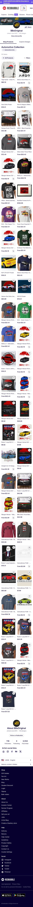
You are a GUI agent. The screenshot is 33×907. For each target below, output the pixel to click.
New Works (5, 779)
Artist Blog (5, 820)
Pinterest (7, 872)
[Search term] (24, 8)
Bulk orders (5, 794)
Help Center (5, 837)
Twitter (7, 866)
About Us (4, 802)
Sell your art (5, 814)
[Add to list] (13, 64)
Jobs (3, 817)
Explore (4, 14)
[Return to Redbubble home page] (11, 8)
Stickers (22, 14)
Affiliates (4, 811)
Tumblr (7, 869)
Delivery (4, 831)
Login (3, 788)
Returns (3, 834)
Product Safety (6, 843)
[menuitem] (4, 14)
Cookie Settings (6, 852)
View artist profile (16, 36)
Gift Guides (5, 773)
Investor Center (6, 805)
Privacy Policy (16, 884)
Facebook (8, 863)
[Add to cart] (29, 82)
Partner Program (6, 808)
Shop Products (8, 42)
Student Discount (7, 785)
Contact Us (5, 849)
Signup (3, 791)
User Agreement (6, 884)
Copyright (4, 846)
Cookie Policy (27, 887)
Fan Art (3, 776)
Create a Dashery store (9, 823)
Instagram (8, 860)
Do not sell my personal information (11, 887)
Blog (2, 782)
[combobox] (23, 8)
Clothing (12, 14)
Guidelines (4, 840)
